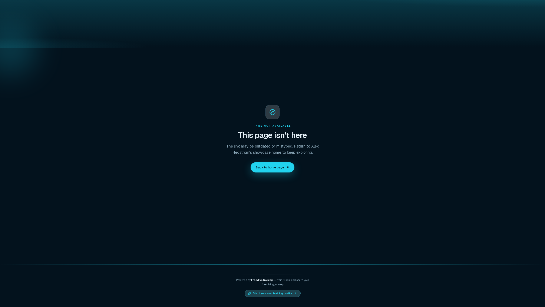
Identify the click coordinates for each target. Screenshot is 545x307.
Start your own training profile (272, 293)
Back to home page (270, 167)
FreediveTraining (262, 280)
